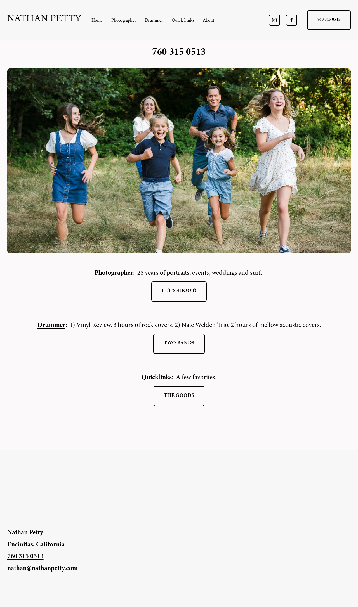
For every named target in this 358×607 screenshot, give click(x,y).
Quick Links (183, 20)
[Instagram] (274, 20)
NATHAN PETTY (44, 20)
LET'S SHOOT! (179, 291)
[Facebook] (291, 20)
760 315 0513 (329, 20)
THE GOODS (179, 396)
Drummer (154, 20)
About (208, 20)
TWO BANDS (179, 343)
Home (97, 20)
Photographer (123, 20)
